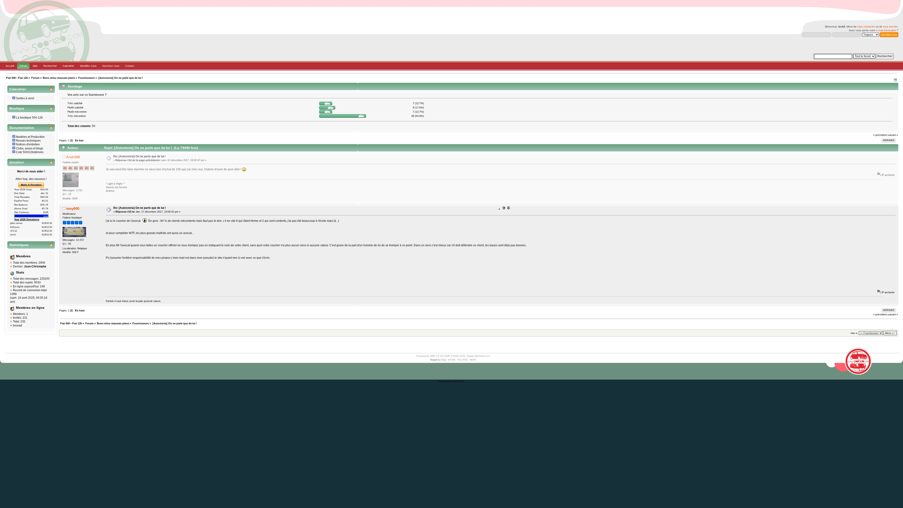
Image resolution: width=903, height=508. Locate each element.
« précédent (880, 135)
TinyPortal (444, 381)
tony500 (72, 208)
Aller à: (854, 333)
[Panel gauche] (895, 80)
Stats (20, 272)
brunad (17, 325)
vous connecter (866, 26)
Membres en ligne (30, 308)
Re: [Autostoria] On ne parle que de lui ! (139, 156)
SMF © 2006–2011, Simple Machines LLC (467, 356)
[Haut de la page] (504, 208)
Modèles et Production (30, 137)
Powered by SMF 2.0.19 (429, 356)
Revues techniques (28, 140)
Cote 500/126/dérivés (30, 152)
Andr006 (73, 157)
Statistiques (19, 245)
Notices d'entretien (28, 144)
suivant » (892, 135)
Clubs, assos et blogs (29, 148)
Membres (23, 256)
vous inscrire (890, 26)
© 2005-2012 (457, 381)
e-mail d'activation (886, 30)
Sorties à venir (25, 98)
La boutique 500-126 (29, 117)
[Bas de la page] (508, 208)
